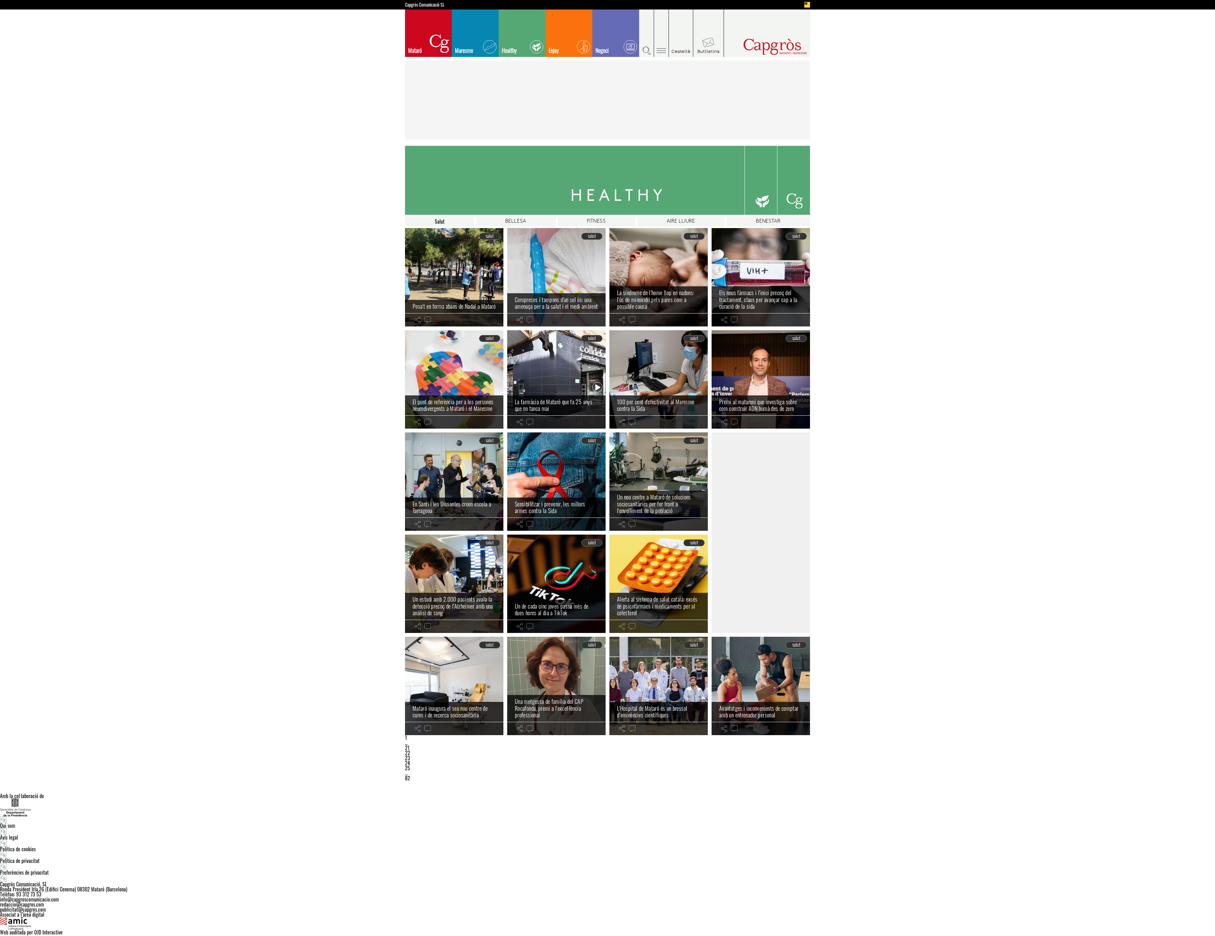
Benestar (768, 221)
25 (407, 768)
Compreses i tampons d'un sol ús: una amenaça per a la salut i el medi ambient (556, 303)
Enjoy (554, 50)
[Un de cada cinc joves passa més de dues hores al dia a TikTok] (556, 584)
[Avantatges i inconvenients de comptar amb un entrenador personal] (761, 686)
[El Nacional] (807, 5)
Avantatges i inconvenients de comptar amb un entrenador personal (758, 711)
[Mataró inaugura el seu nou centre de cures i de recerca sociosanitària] (454, 686)
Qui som (7, 825)
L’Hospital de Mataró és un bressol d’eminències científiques (652, 711)
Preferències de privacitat (24, 872)
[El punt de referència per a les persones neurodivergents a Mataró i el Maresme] (454, 379)
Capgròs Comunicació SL (425, 5)
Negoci (602, 50)
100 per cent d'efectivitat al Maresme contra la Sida (655, 405)
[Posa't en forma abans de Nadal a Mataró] (454, 277)
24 (407, 763)
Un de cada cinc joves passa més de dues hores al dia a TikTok (551, 609)
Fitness (596, 221)
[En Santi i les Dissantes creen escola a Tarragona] (454, 481)
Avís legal (9, 837)
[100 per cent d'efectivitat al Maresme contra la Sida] (658, 379)
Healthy (509, 50)
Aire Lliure (681, 221)
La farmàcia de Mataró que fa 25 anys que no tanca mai (553, 405)
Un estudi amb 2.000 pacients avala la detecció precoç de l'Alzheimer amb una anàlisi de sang (453, 606)
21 (407, 748)
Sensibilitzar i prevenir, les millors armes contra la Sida (550, 507)
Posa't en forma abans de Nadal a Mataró (454, 306)
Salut (440, 221)
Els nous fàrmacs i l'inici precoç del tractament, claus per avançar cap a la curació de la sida (758, 299)
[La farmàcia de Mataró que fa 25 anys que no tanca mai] (556, 379)
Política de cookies (18, 849)
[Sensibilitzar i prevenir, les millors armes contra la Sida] (556, 481)
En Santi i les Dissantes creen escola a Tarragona (452, 507)
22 (407, 753)
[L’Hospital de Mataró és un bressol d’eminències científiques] (658, 686)
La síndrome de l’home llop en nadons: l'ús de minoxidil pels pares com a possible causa (655, 299)
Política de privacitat (20, 861)
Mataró (415, 50)
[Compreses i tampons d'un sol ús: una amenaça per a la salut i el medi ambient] (556, 277)
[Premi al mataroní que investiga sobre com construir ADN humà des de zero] (761, 379)
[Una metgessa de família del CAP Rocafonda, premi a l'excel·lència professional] (556, 686)
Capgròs (762, 47)
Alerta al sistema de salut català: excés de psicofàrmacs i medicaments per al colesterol (657, 606)
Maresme (464, 50)
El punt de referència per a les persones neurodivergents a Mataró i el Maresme (453, 405)
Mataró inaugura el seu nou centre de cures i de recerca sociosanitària (450, 711)
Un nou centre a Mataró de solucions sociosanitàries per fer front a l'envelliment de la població (654, 504)
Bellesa (515, 221)
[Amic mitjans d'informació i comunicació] (607, 923)
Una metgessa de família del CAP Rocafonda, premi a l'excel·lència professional (549, 708)
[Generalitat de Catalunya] (607, 807)
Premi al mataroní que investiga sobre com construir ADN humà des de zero (758, 405)
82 (407, 778)
